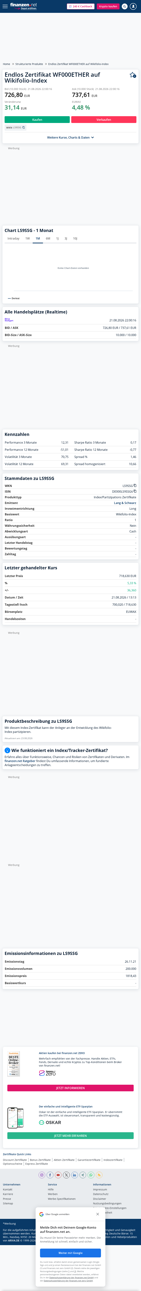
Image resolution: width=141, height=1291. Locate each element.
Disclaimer (99, 1199)
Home (6, 64)
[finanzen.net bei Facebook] (50, 1175)
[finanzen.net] (23, 4)
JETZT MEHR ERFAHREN (70, 1136)
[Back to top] (131, 1286)
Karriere (8, 1194)
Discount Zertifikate (15, 1160)
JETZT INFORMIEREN (70, 1088)
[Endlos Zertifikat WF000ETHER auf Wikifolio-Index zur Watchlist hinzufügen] (133, 75)
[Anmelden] (133, 6)
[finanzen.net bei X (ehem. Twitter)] (66, 1175)
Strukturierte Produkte (29, 64)
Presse (7, 1199)
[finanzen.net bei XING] (82, 1175)
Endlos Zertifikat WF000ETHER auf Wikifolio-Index (78, 64)
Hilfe (51, 1189)
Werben (53, 1194)
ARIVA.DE (13, 1240)
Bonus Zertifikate (40, 1160)
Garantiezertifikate (89, 1160)
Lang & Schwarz (125, 503)
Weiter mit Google (70, 1253)
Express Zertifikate (36, 1163)
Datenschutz (101, 1194)
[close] (98, 1214)
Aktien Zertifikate (64, 1160)
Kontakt (7, 1189)
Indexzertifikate (113, 1160)
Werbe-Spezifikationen (62, 1199)
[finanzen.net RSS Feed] (99, 1175)
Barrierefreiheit (102, 1212)
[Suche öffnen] (125, 6)
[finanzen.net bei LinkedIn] (74, 1175)
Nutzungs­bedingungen (107, 1203)
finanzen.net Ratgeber (20, 761)
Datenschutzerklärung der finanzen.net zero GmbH (68, 1280)
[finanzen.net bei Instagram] (42, 1175)
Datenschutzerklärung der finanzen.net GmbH (71, 1277)
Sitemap (8, 1203)
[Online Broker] (25, 8)
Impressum (100, 1189)
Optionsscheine (12, 1163)
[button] (81, 6)
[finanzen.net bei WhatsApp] (91, 1175)
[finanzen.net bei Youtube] (58, 1175)
